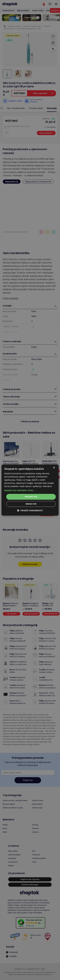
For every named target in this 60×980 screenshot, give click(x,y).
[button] (30, 490)
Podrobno (47, 486)
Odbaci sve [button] (31, 504)
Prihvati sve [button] (31, 496)
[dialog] (30, 490)
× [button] (54, 468)
